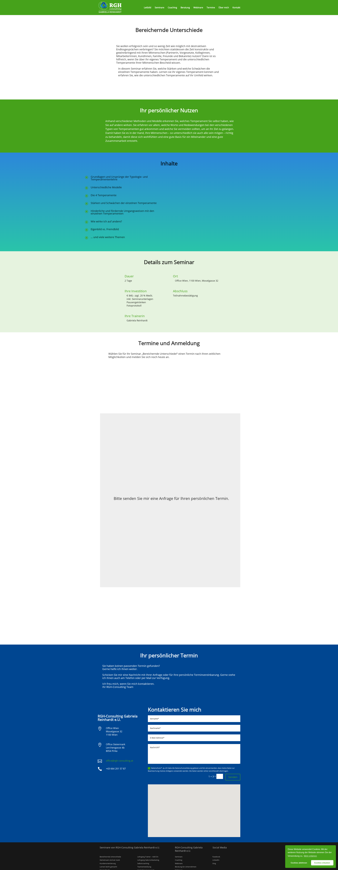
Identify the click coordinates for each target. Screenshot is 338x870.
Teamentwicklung (144, 867)
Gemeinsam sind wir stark (110, 860)
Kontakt (236, 8)
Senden (232, 777)
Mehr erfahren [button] (310, 856)
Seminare (159, 8)
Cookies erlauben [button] (322, 863)
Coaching (172, 8)
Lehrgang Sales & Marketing (148, 860)
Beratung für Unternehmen (185, 867)
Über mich (224, 8)
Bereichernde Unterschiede (110, 857)
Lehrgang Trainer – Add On (147, 857)
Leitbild (147, 8)
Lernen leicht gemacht (108, 867)
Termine (211, 8)
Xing (214, 863)
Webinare (198, 8)
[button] (195, 808)
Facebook (216, 857)
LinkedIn (215, 860)
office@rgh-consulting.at (119, 760)
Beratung (185, 8)
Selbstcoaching (143, 863)
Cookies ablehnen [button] (299, 863)
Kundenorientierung (108, 863)
